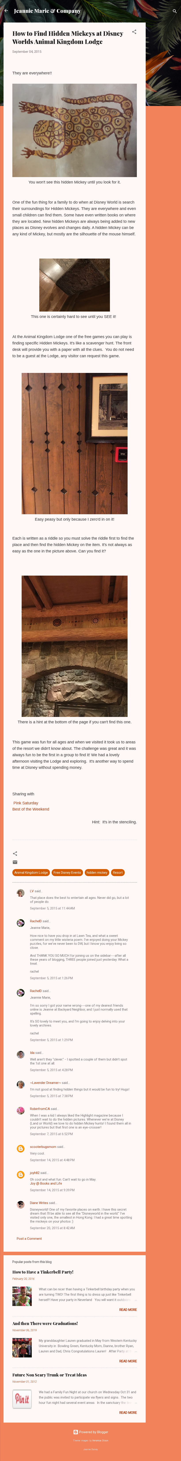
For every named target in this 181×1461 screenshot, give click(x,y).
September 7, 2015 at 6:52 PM (51, 1134)
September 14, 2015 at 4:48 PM (52, 1160)
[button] (134, 32)
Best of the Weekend (30, 809)
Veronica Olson (100, 1440)
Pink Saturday (25, 803)
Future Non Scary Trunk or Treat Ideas (49, 1375)
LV (32, 891)
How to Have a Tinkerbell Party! (42, 1272)
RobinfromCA (40, 1109)
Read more (128, 1310)
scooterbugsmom (43, 1147)
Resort (118, 873)
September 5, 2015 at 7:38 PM (51, 1096)
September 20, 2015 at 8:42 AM (52, 1228)
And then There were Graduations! (45, 1323)
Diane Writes (39, 1203)
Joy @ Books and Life (46, 1183)
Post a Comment (29, 1239)
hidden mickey (97, 873)
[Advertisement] (163, 89)
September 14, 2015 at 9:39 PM (52, 1190)
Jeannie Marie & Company (47, 10)
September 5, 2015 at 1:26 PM (51, 978)
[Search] (174, 12)
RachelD (36, 921)
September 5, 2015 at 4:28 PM (51, 1070)
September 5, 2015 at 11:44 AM (52, 908)
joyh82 (35, 1173)
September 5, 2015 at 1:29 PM (51, 1040)
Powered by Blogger (93, 1432)
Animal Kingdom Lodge (31, 873)
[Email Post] (15, 864)
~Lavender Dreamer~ (45, 1083)
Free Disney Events (67, 873)
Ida (32, 1053)
